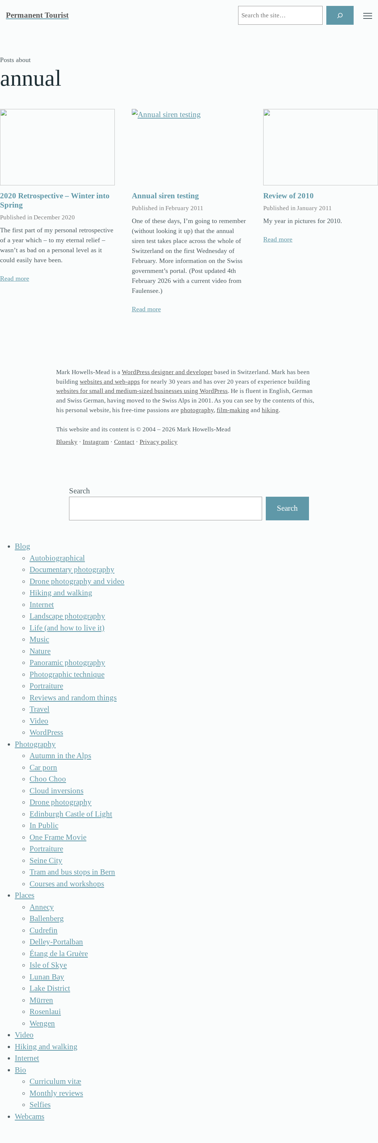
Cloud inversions (56, 790)
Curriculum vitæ (55, 1081)
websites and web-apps (110, 381)
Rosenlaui (45, 1011)
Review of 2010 (288, 195)
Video (39, 720)
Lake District (50, 988)
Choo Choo (48, 778)
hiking (270, 410)
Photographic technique (67, 674)
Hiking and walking (61, 592)
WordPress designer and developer (167, 372)
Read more (14, 278)
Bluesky (67, 441)
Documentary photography (72, 569)
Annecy (42, 907)
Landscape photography (67, 616)
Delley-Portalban (56, 941)
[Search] (340, 15)
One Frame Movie (58, 837)
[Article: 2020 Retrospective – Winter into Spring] (57, 147)
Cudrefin (44, 930)
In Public (44, 825)
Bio (20, 1069)
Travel (39, 709)
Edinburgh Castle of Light (71, 814)
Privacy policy (159, 441)
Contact (124, 441)
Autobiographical (57, 558)
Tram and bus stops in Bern (72, 871)
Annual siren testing (165, 195)
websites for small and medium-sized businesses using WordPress (142, 390)
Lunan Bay (47, 976)
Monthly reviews (56, 1093)
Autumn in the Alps (60, 755)
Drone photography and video (77, 581)
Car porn (43, 767)
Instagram (96, 441)
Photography (35, 744)
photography (197, 410)
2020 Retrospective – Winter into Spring (55, 200)
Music (39, 639)
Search (79, 490)
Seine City (46, 860)
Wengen (42, 1023)
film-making (233, 410)
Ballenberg (47, 918)
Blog (22, 546)
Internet (42, 604)
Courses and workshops (67, 883)
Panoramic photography (67, 662)
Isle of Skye (48, 965)
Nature (40, 651)
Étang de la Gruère (59, 953)
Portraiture (46, 685)
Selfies (40, 1104)
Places (24, 895)
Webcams (29, 1116)
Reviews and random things (73, 697)
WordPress (46, 732)
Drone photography (61, 802)
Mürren (41, 1000)
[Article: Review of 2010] (320, 147)
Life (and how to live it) (67, 627)
